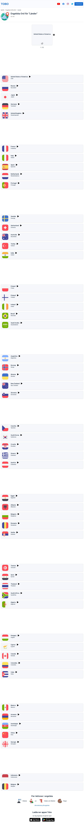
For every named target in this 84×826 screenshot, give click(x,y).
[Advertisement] (42, 62)
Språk (2, 10)
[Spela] (30, 77)
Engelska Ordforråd (11, 10)
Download (79, 4)
